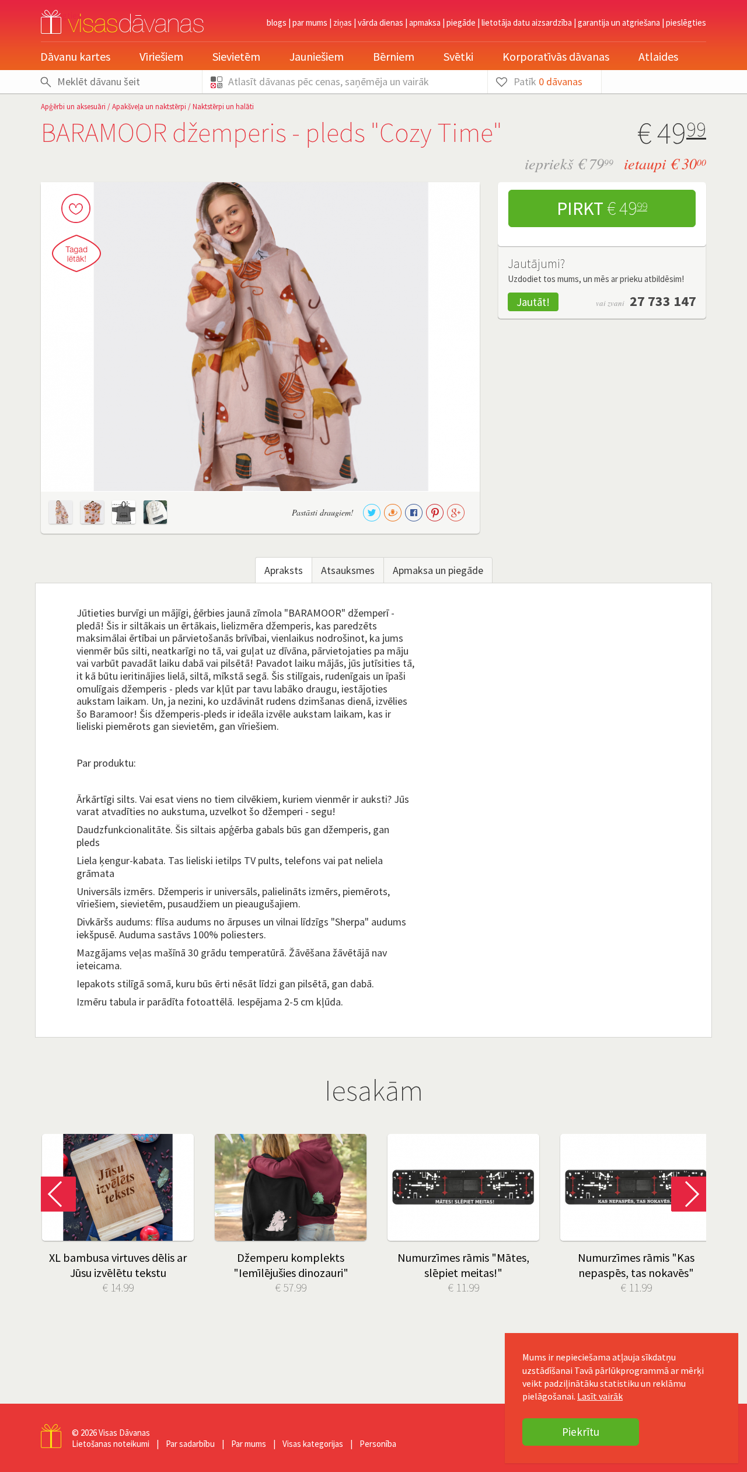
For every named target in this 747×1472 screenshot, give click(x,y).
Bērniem (393, 56)
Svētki (458, 56)
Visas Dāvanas (124, 1432)
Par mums (309, 22)
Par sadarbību (190, 1443)
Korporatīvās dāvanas (555, 56)
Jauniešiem (316, 56)
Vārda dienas (380, 22)
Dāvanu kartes (75, 56)
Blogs (277, 22)
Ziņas (342, 22)
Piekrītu (580, 1432)
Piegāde (461, 22)
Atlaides (658, 56)
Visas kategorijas (312, 1443)
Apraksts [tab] (283, 570)
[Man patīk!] (75, 208)
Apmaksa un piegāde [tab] (438, 570)
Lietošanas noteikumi (110, 1443)
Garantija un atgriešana (619, 22)
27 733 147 (663, 301)
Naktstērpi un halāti (223, 107)
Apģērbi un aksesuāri (73, 107)
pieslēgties (686, 22)
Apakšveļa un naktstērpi (149, 107)
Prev (58, 1194)
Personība (377, 1443)
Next (688, 1194)
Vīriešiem (161, 56)
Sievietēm (236, 56)
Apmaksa (425, 22)
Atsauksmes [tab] (348, 570)
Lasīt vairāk (600, 1396)
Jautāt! (533, 302)
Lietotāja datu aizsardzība (526, 22)
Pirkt (602, 208)
